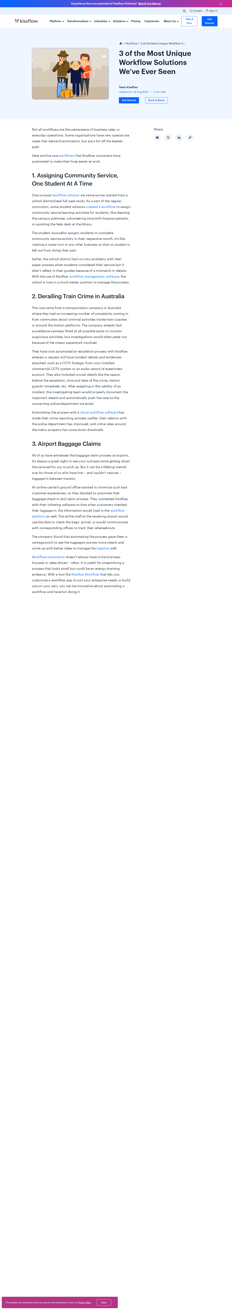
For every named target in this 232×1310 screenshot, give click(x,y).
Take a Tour (189, 21)
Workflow (131, 43)
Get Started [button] (209, 21)
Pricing (135, 21)
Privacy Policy (84, 1302)
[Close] (220, 4)
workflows (66, 155)
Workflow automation (48, 557)
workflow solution (66, 195)
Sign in (213, 11)
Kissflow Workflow (86, 574)
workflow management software (94, 276)
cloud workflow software (99, 412)
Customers (151, 21)
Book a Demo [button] (156, 100)
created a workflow (100, 206)
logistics (102, 548)
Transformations (78, 21)
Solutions (119, 21)
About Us (169, 21)
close (104, 1302)
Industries (101, 21)
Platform (56, 21)
